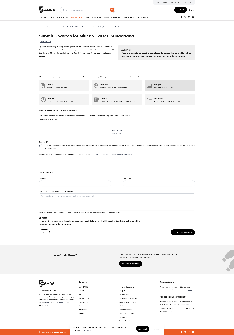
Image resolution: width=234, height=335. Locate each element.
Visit (81, 294)
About (81, 291)
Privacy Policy (124, 294)
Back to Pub (45, 41)
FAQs (47, 302)
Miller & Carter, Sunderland (102, 27)
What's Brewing (125, 321)
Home (41, 27)
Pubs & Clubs (84, 298)
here (190, 290)
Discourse (123, 317)
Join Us (180, 10)
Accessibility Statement (128, 298)
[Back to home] (47, 9)
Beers (81, 313)
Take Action (83, 302)
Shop (157, 2)
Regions (50, 27)
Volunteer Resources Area (183, 2)
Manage (156, 329)
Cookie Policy (124, 306)
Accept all (142, 329)
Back (44, 232)
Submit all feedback (183, 232)
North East (60, 27)
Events (82, 306)
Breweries (83, 309)
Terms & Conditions (126, 313)
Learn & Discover (167, 2)
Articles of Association (127, 302)
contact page (58, 302)
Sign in (192, 10)
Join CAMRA (84, 287)
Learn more (86, 330)
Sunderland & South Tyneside (78, 27)
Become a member (130, 263)
